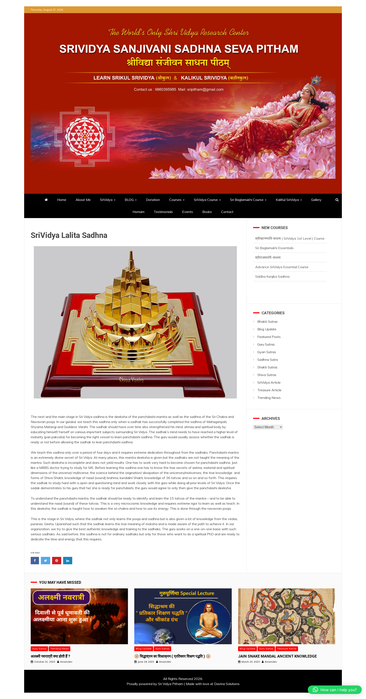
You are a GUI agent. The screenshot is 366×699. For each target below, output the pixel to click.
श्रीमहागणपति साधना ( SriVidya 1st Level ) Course (289, 276)
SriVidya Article (269, 382)
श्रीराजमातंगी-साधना (268, 248)
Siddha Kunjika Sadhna (272, 267)
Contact (227, 212)
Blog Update (266, 329)
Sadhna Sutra (267, 359)
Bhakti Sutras (267, 321)
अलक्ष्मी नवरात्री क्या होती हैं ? (50, 656)
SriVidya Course (206, 200)
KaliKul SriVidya (287, 200)
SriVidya (106, 200)
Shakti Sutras (267, 367)
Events (187, 212)
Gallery (316, 200)
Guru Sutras (266, 344)
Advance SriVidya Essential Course (281, 257)
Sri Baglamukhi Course (246, 200)
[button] (335, 689)
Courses (175, 200)
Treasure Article (269, 390)
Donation (153, 200)
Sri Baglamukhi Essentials (274, 238)
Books (207, 212)
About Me (83, 200)
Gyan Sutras (266, 352)
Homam (138, 212)
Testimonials (163, 212)
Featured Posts (269, 337)
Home (61, 200)
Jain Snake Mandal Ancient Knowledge (277, 656)
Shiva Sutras (266, 375)
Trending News (269, 398)
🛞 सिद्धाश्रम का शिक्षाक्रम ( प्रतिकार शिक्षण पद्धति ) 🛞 (172, 656)
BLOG (129, 200)
